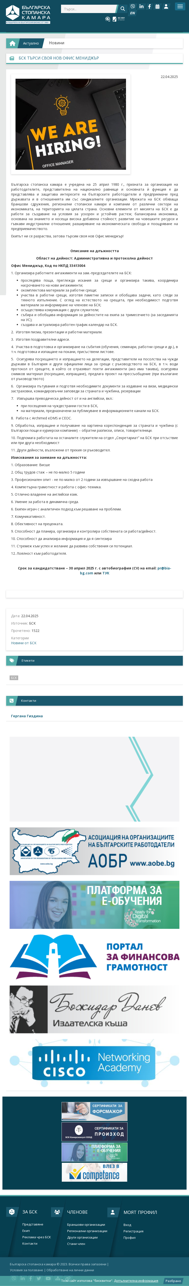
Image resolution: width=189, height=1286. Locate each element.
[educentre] (94, 1063)
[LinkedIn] (141, 6)
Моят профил (140, 1212)
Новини (56, 43)
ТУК (105, 573)
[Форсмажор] (94, 1111)
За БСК (29, 1212)
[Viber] (132, 6)
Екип (26, 1230)
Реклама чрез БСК (36, 1237)
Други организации (82, 1237)
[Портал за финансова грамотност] (94, 957)
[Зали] (157, 6)
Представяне (32, 1224)
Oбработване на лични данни (70, 1270)
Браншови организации (86, 1224)
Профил (130, 1237)
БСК (14, 678)
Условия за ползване (26, 1270)
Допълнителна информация (136, 1280)
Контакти (29, 1243)
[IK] (94, 1009)
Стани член (76, 1243)
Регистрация (133, 1231)
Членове (77, 1212)
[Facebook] (149, 6)
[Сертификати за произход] (94, 1131)
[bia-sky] (94, 779)
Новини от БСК (23, 643)
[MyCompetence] (94, 1172)
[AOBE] (94, 851)
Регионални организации (87, 1231)
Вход (127, 1224)
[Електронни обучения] (94, 905)
